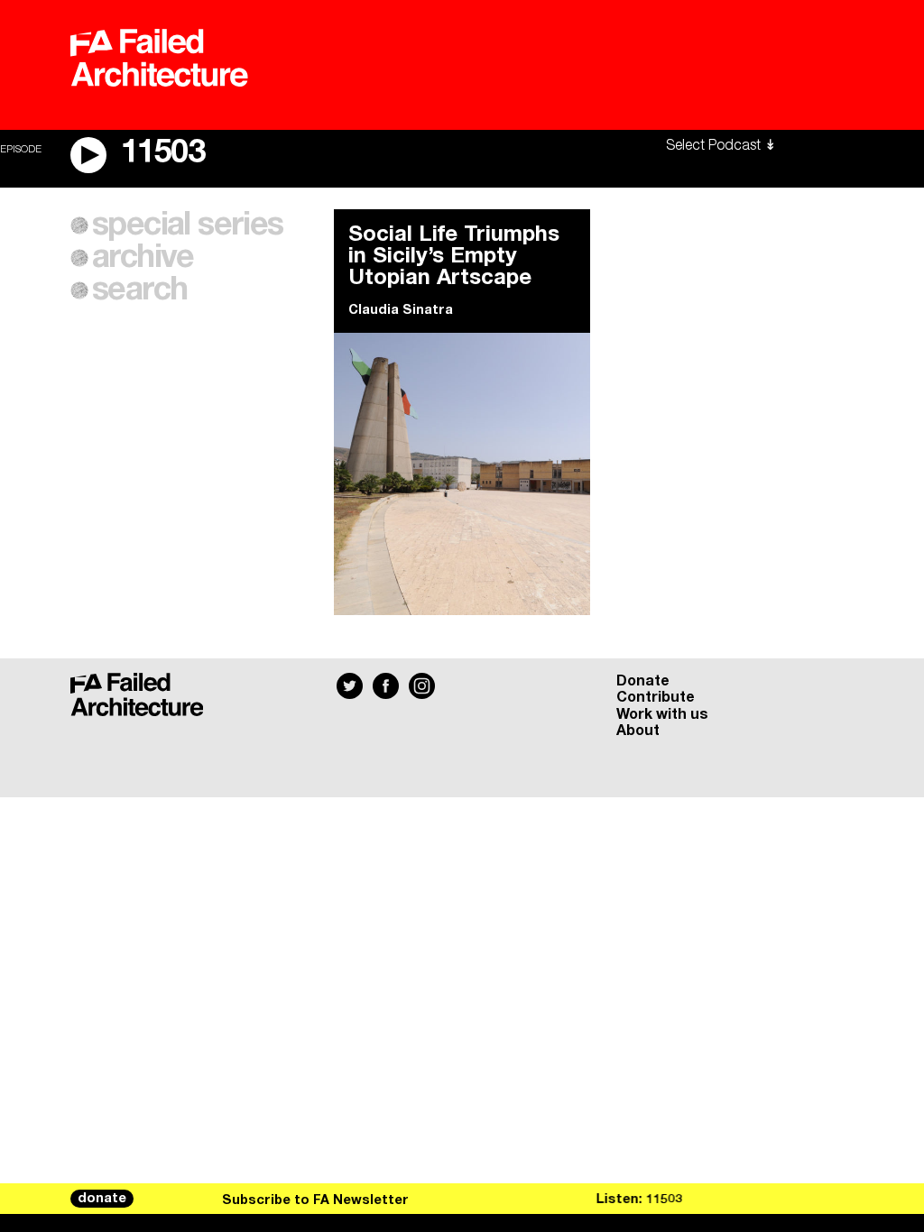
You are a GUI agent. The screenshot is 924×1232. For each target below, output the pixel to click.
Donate (643, 681)
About (638, 730)
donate (102, 1198)
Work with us (662, 714)
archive (143, 258)
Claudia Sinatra (400, 310)
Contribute (655, 697)
